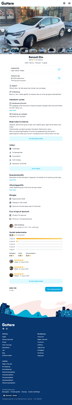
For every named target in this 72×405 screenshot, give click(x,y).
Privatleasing (6, 366)
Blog (3, 353)
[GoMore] (8, 3)
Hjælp (4, 337)
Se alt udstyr (36, 168)
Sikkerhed (41, 355)
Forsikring (41, 353)
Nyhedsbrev (6, 347)
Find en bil (41, 337)
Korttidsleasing (6, 369)
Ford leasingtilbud (7, 377)
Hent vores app (6, 345)
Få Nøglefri (41, 350)
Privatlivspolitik (15, 392)
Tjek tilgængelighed (54, 289)
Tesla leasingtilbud (7, 375)
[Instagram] (7, 329)
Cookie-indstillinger (34, 392)
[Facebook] (3, 329)
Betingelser (5, 392)
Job (3, 350)
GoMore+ (40, 345)
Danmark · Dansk (11, 395)
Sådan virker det (42, 339)
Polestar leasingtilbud (8, 383)
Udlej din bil (41, 347)
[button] (36, 69)
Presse (4, 342)
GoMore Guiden (7, 355)
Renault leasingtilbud (8, 372)
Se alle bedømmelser (36, 281)
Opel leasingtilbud (7, 380)
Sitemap (24, 392)
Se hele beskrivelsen (36, 138)
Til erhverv (41, 342)
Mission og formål (7, 339)
